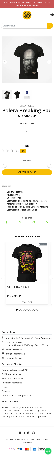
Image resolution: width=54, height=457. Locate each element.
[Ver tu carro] (51, 15)
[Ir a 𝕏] (24, 433)
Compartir (27, 217)
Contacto (6, 391)
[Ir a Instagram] (28, 433)
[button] (17, 310)
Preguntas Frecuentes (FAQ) (15, 370)
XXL (23, 151)
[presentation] (5, 62)
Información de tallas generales (17, 395)
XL (17, 151)
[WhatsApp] (33, 433)
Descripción (6, 186)
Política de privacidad (11, 374)
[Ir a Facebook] (20, 433)
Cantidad (27, 161)
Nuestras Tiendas (14, 358)
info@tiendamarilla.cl (15, 353)
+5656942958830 (14, 349)
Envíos (5, 387)
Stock (27, 131)
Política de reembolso (12, 382)
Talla (27, 145)
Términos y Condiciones (13, 378)
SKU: (22, 123)
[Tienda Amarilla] (27, 15)
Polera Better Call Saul (18, 287)
